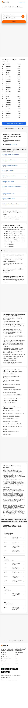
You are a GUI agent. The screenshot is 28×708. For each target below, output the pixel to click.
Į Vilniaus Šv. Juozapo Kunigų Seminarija (11, 384)
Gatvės (16, 658)
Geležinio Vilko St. (7, 434)
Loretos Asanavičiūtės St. (16, 423)
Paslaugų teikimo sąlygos (6, 675)
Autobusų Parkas (6, 421)
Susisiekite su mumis (5, 677)
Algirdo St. (5, 410)
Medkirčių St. (14, 421)
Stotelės (16, 660)
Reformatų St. (19, 426)
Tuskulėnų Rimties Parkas (8, 426)
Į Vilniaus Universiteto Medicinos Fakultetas (12, 394)
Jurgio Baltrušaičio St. (19, 413)
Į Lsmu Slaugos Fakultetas (9, 387)
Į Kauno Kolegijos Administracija (10, 373)
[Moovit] (5, 2)
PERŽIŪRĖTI (21, 216)
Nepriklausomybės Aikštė (8, 418)
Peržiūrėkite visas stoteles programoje (14, 123)
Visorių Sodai (18, 410)
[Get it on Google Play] (5, 669)
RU (6, 664)
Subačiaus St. (6, 423)
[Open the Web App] (5, 672)
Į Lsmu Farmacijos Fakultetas (9, 392)
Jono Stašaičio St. (7, 402)
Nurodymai (17, 665)
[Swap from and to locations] (22, 16)
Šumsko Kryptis (9, 413)
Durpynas (5, 429)
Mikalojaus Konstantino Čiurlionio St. (11, 431)
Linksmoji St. (11, 410)
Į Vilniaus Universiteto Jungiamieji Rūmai (12, 389)
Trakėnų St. (5, 416)
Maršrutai (16, 654)
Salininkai (14, 402)
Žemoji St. (17, 416)
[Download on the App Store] (14, 669)
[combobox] (14, 15)
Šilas (4, 413)
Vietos (16, 656)
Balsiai (16, 418)
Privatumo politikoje (16, 675)
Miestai (16, 662)
